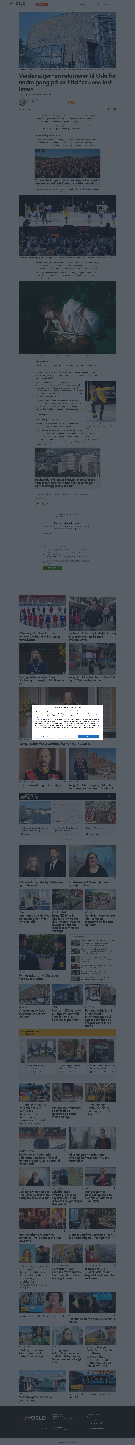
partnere (68, 715)
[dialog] (67, 722)
